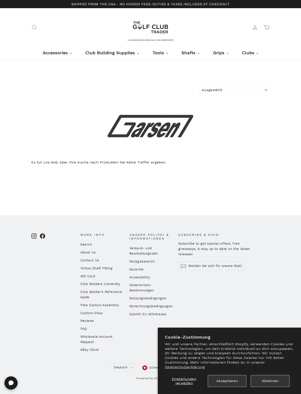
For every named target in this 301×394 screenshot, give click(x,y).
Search (86, 244)
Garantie (136, 269)
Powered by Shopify (150, 378)
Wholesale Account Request (96, 339)
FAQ (83, 329)
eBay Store (89, 350)
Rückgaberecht (142, 261)
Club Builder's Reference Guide (101, 294)
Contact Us (89, 260)
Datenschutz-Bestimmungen (141, 287)
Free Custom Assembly (99, 305)
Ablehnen (270, 381)
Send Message (118, 360)
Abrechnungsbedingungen (150, 306)
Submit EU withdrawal (148, 314)
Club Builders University (100, 284)
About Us (88, 252)
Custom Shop (91, 313)
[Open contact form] (11, 383)
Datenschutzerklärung (185, 367)
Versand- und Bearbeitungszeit (143, 250)
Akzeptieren (227, 381)
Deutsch (120, 367)
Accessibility (139, 277)
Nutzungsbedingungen (148, 298)
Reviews (87, 321)
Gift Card (87, 276)
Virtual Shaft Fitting (96, 268)
